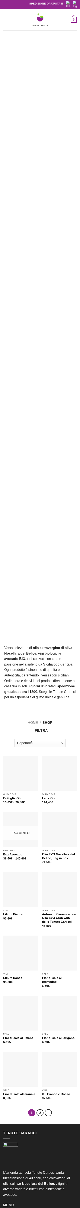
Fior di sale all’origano (58, 1038)
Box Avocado (12, 854)
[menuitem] (68, 4)
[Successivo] (48, 1112)
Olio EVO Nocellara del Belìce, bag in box (58, 856)
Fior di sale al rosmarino (52, 979)
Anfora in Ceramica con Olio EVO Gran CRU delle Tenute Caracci (59, 918)
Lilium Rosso (12, 978)
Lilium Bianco (13, 914)
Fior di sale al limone (18, 1038)
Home (33, 722)
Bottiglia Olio (12, 798)
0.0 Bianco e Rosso (56, 1094)
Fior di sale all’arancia (19, 1094)
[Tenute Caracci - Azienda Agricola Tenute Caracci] (40, 21)
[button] (5, 19)
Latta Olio (49, 798)
